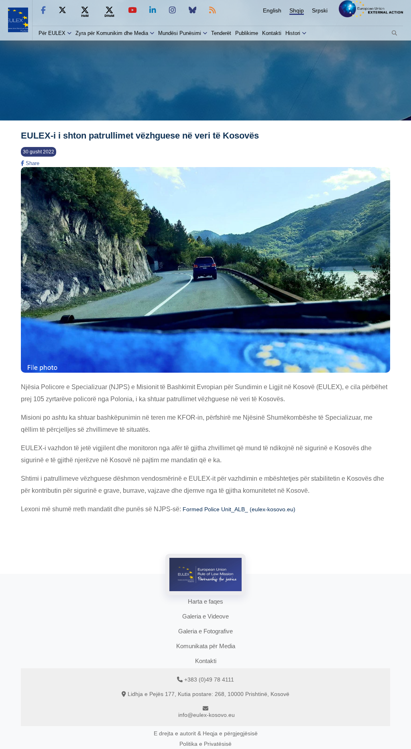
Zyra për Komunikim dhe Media (111, 33)
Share (31, 163)
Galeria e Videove (205, 616)
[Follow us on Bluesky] (192, 10)
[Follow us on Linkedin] (152, 10)
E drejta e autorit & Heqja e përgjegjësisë (206, 733)
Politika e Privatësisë (205, 744)
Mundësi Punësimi (179, 33)
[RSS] (212, 10)
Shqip (296, 10)
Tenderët (221, 33)
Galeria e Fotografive (205, 631)
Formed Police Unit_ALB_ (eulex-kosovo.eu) (239, 509)
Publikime (246, 33)
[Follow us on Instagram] (172, 10)
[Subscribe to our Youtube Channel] (132, 10)
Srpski (320, 10)
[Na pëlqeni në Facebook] (43, 10)
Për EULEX (52, 33)
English (272, 10)
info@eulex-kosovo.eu (206, 715)
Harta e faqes (205, 601)
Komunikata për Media (205, 646)
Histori (292, 33)
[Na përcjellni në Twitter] (62, 10)
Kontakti (271, 33)
